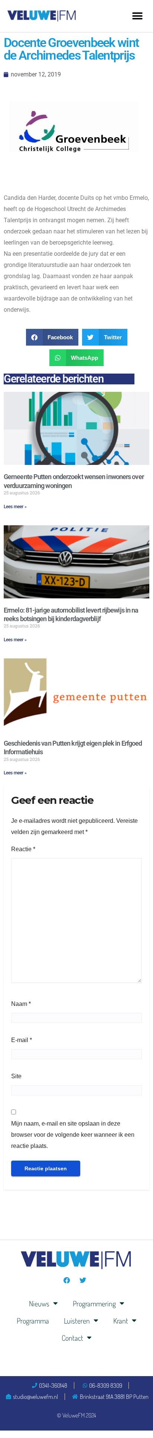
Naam (21, 1004)
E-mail (21, 1040)
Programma (33, 1320)
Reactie (23, 849)
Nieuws (39, 1303)
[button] (137, 15)
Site (16, 1076)
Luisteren (77, 1320)
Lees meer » (15, 506)
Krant (120, 1320)
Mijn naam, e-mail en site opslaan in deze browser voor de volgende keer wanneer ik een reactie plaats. (72, 1134)
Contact (72, 1338)
